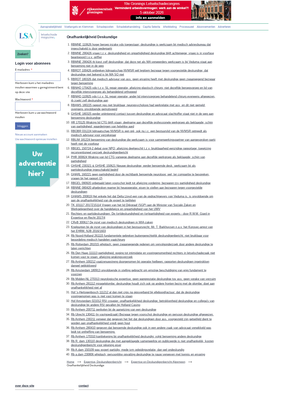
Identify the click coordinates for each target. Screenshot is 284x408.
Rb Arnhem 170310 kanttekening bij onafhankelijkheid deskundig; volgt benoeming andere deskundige (136, 336)
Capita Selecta (151, 26)
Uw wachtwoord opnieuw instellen (36, 139)
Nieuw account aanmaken (31, 134)
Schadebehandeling (128, 26)
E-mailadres (22, 69)
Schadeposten (105, 26)
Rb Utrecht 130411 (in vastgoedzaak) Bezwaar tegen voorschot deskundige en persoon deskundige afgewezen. (142, 314)
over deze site (24, 385)
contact (84, 385)
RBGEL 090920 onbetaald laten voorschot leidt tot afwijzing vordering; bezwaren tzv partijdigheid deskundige (141, 183)
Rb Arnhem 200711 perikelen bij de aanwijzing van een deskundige (113, 309)
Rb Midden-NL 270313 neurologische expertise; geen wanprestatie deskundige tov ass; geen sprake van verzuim (143, 279)
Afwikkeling (170, 26)
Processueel (186, 26)
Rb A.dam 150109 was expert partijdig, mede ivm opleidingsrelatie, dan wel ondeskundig (127, 349)
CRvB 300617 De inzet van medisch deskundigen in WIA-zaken (112, 222)
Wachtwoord (23, 99)
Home (70, 362)
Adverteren (224, 26)
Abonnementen (206, 26)
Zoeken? (22, 54)
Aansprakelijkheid (51, 26)
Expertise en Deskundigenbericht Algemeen (158, 362)
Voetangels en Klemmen (79, 26)
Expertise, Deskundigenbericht (103, 362)
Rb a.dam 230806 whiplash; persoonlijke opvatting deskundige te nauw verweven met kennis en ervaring (138, 354)
